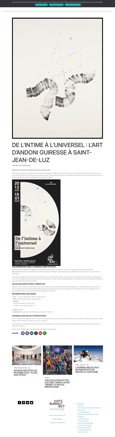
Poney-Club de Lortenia (85, 425)
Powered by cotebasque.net (57, 415)
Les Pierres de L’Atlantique (85, 423)
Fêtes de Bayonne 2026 (20, 368)
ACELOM (80, 405)
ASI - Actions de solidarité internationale (89, 408)
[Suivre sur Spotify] (31, 402)
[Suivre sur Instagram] (23, 402)
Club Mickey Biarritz (84, 412)
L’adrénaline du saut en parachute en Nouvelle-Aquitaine (87, 369)
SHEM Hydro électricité (84, 430)
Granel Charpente (83, 419)
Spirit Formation (82, 432)
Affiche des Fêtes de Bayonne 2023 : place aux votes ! (25, 372)
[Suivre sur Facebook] (19, 402)
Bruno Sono (81, 410)
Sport (77, 365)
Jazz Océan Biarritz (83, 421)
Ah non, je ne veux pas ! (56, 4)
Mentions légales (57, 419)
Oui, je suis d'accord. (41, 4)
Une (29, 165)
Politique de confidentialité (57, 422)
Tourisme (82, 365)
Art (21, 165)
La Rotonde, (20, 297)
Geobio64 (81, 416)
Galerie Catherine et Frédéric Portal (88, 414)
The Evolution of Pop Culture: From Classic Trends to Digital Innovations (57, 383)
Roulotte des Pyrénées (84, 427)
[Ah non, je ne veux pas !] (113, 3)
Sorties (24, 165)
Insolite (47, 377)
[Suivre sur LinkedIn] (27, 402)
